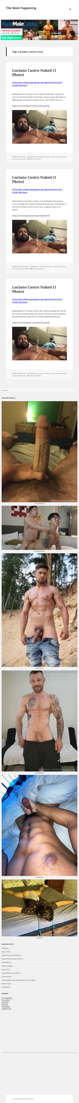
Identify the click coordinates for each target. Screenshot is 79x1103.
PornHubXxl (6, 1006)
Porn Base (5, 1002)
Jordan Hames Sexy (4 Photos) (11, 973)
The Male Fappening (21, 8)
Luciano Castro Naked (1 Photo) (34, 72)
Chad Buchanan (6, 976)
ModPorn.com (6, 1009)
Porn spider (6, 1000)
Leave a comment (35, 159)
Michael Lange (6, 984)
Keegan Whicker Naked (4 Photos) (12, 959)
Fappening (32, 157)
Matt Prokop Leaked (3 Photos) (11, 955)
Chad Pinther (6, 987)
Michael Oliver (6, 952)
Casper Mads (6, 969)
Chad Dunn (5, 948)
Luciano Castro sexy (19, 159)
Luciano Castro (45, 157)
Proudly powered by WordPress (23, 1099)
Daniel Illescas (6, 962)
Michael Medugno (7, 966)
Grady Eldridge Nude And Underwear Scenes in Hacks (18, 980)
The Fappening (7, 998)
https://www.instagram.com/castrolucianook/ (31, 105)
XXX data (5, 1004)
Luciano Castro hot (59, 157)
